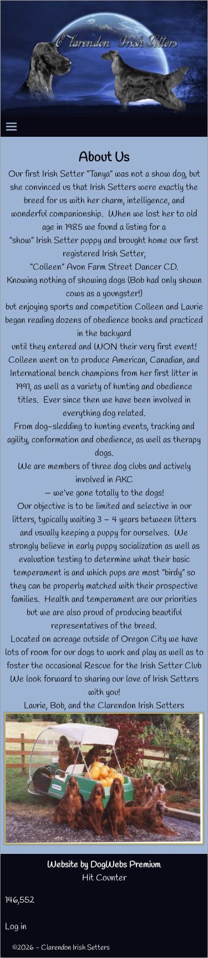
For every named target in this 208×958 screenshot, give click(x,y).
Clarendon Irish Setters (75, 947)
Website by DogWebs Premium (104, 865)
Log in (16, 927)
